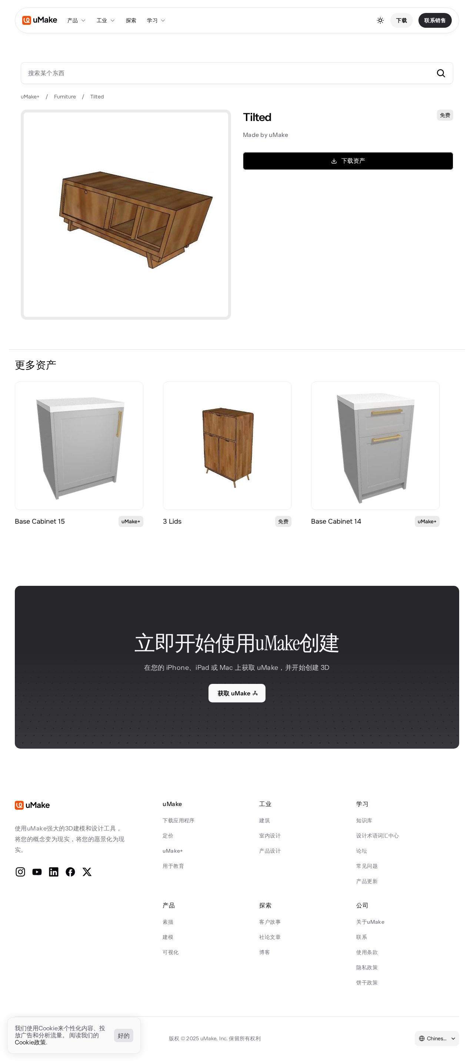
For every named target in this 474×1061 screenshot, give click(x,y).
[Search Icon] (237, 73)
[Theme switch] (380, 20)
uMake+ (30, 96)
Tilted (97, 96)
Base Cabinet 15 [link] (40, 521)
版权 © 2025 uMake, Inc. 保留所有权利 (215, 1038)
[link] (79, 446)
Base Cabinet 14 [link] (336, 521)
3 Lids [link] (172, 521)
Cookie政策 (30, 1042)
